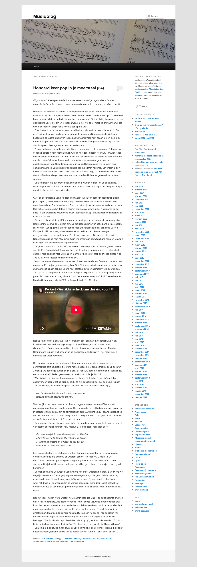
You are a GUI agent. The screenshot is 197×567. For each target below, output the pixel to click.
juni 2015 (139, 335)
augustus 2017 (142, 273)
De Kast (96, 538)
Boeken (138, 421)
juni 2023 (139, 202)
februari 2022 (141, 218)
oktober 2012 (141, 397)
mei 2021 (139, 225)
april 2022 (139, 212)
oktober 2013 (141, 374)
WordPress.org (142, 510)
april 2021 (139, 228)
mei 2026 (139, 186)
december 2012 (142, 394)
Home (36, 66)
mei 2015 (139, 338)
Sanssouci (140, 131)
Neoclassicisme (142, 453)
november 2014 (142, 355)
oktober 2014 (141, 358)
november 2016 (142, 299)
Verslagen (139, 483)
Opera (138, 460)
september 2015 (142, 325)
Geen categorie (142, 431)
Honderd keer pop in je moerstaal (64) (68, 88)
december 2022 (142, 209)
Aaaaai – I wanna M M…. (146, 134)
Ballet (137, 415)
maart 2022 (140, 215)
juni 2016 (139, 309)
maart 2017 (140, 290)
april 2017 (139, 286)
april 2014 (139, 368)
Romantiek (140, 479)
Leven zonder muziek (145, 441)
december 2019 (142, 238)
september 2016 (142, 306)
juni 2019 (139, 241)
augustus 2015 (142, 329)
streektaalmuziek (60, 541)
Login (137, 500)
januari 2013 (140, 390)
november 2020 (142, 231)
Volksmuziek (141, 486)
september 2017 (142, 270)
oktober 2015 (141, 322)
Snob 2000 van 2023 (144, 137)
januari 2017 (140, 296)
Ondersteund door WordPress (98, 556)
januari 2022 (140, 222)
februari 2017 (141, 293)
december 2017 (142, 261)
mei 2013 (139, 380)
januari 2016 (140, 316)
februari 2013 (141, 387)
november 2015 (142, 319)
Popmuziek (48, 538)
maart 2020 (140, 235)
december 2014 (142, 351)
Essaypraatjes (141, 427)
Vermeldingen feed (144, 504)
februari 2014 (141, 371)
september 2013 (142, 377)
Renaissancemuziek (144, 476)
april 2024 (139, 192)
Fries (103, 538)
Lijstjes (138, 444)
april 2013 (139, 384)
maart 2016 (140, 312)
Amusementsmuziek (144, 408)
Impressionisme (142, 434)
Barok (137, 418)
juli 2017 (139, 277)
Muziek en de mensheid (146, 450)
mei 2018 (139, 254)
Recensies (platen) (143, 473)
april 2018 (139, 257)
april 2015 (139, 342)
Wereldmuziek (141, 489)
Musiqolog (44, 16)
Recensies (140, 466)
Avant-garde (140, 411)
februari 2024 (141, 196)
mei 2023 (139, 205)
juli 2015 (139, 332)
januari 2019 (140, 251)
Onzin (138, 457)
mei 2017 (139, 283)
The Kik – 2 (147, 175)
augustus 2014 (142, 364)
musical (48, 541)
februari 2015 (141, 348)
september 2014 (142, 361)
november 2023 (142, 199)
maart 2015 (140, 345)
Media (138, 447)
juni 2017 (139, 280)
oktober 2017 (141, 267)
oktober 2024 (141, 189)
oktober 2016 (141, 303)
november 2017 (142, 264)
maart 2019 (140, 244)
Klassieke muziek (143, 437)
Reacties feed (141, 507)
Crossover (140, 424)
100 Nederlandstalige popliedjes (78, 538)
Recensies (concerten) (145, 470)
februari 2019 (141, 247)
